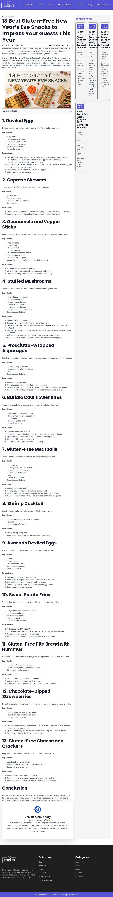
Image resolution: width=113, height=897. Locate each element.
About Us (42, 866)
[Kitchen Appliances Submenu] (74, 5)
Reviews (50, 5)
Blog (40, 862)
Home (4, 16)
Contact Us (43, 869)
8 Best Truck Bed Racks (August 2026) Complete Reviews (82, 119)
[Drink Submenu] (84, 5)
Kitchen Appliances (65, 5)
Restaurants (80, 876)
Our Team (42, 873)
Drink (80, 5)
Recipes (78, 873)
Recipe (90, 5)
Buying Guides (28, 5)
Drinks (77, 866)
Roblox (40, 5)
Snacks (78, 869)
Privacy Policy (44, 876)
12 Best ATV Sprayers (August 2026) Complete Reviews (94, 39)
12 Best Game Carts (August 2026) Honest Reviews (105, 39)
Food (77, 862)
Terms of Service (45, 880)
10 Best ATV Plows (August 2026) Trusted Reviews (81, 39)
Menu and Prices (104, 5)
